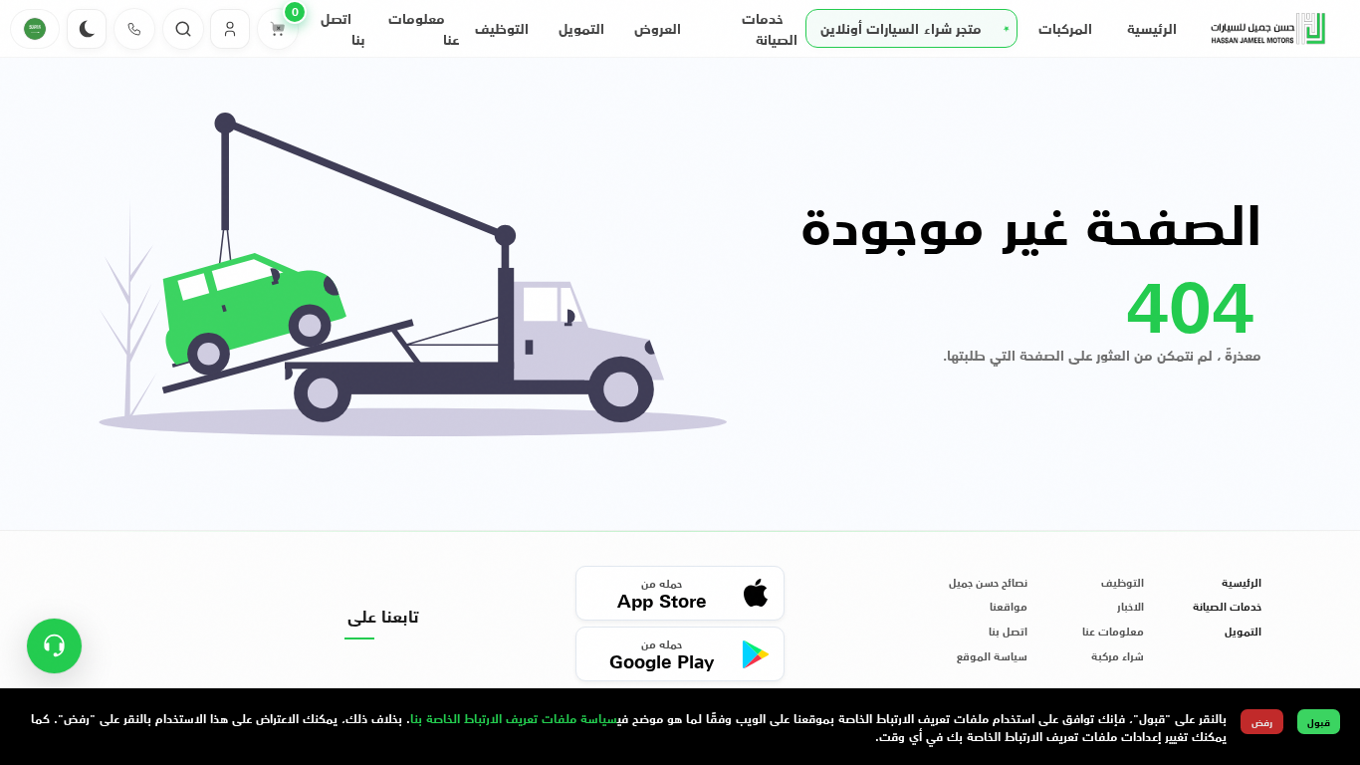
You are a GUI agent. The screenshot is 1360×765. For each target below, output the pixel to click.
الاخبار (1130, 607)
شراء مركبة (1117, 656)
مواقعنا (1008, 607)
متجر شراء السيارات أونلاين (901, 28)
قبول (1318, 721)
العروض (657, 28)
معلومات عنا (1113, 631)
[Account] (230, 29)
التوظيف (502, 28)
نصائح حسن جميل (988, 583)
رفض (1261, 721)
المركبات (1065, 28)
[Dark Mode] (87, 29)
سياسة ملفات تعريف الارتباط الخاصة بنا (513, 717)
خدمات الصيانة (1227, 607)
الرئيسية (1152, 28)
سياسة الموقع (992, 656)
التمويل (581, 28)
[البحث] (183, 29)
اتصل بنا (1008, 631)
